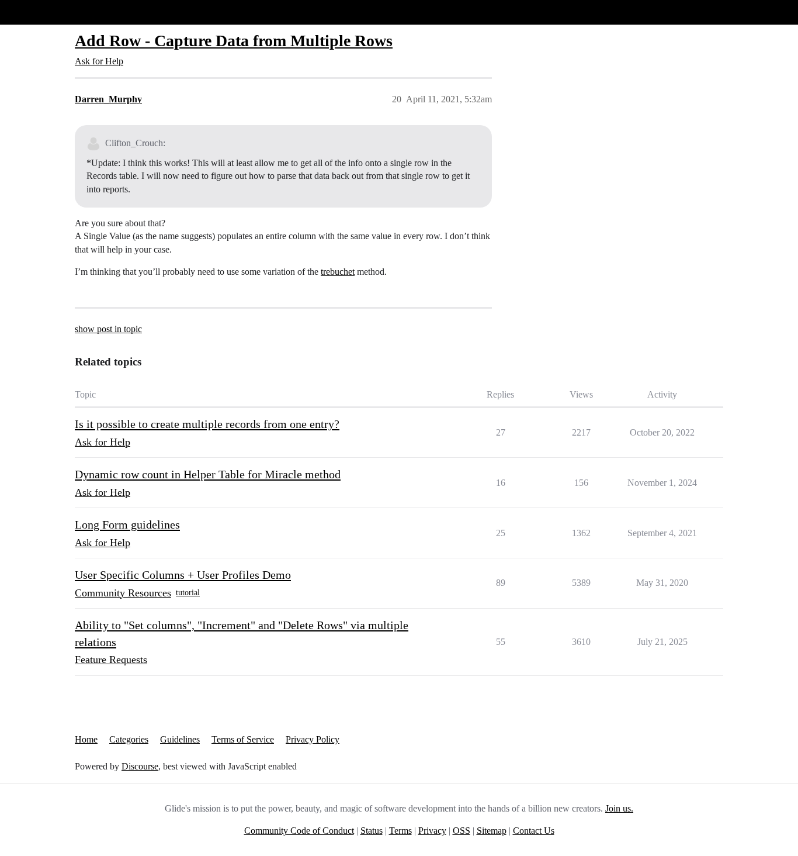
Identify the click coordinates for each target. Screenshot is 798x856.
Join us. (619, 808)
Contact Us (533, 831)
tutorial (188, 592)
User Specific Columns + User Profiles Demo (183, 574)
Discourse (140, 766)
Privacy (432, 831)
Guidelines (180, 739)
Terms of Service (242, 739)
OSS (461, 831)
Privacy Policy (312, 739)
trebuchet (338, 272)
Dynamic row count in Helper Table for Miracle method (208, 474)
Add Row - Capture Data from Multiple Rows (234, 41)
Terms (400, 831)
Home (86, 739)
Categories (128, 739)
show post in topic (108, 329)
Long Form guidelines (127, 524)
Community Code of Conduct (299, 831)
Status (371, 831)
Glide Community (39, 12)
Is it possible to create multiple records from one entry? (207, 423)
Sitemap (491, 831)
